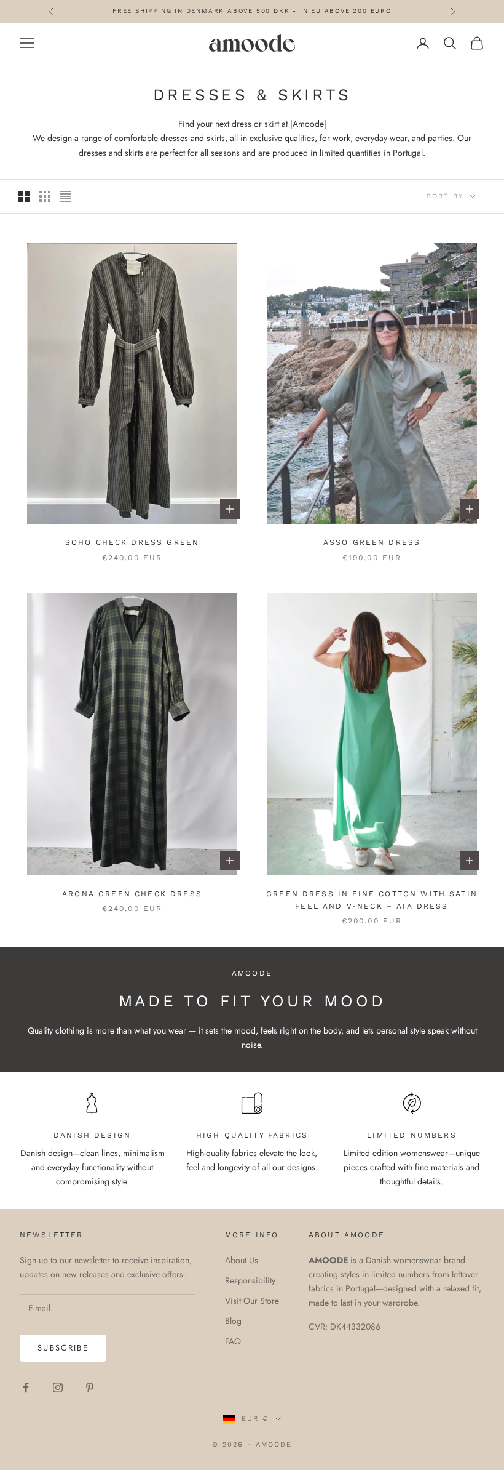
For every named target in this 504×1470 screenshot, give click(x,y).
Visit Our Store (252, 1301)
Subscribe (63, 1348)
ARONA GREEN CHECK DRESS (132, 894)
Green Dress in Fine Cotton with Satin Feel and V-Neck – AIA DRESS (372, 900)
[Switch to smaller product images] (44, 196)
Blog (233, 1321)
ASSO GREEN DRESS (372, 542)
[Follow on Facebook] (26, 1387)
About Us (241, 1260)
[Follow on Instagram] (58, 1387)
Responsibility (250, 1280)
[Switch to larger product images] (24, 196)
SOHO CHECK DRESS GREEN (132, 542)
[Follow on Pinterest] (90, 1387)
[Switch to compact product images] (65, 196)
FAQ (233, 1341)
